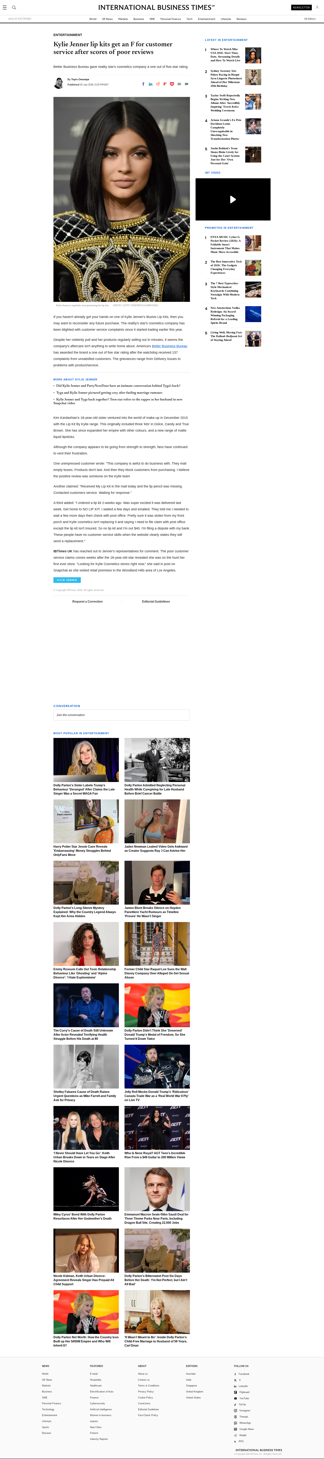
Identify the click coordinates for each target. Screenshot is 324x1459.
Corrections (144, 1403)
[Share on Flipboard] (165, 84)
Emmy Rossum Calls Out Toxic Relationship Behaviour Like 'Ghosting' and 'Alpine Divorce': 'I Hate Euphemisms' (84, 973)
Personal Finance (170, 19)
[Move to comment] (186, 84)
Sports (45, 1427)
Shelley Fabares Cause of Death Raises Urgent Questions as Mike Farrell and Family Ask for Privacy (84, 1096)
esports (94, 1421)
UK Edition (310, 18)
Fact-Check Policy (148, 1415)
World (92, 19)
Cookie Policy (145, 1397)
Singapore (191, 1385)
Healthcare (96, 1385)
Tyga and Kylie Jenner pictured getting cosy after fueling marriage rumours (109, 393)
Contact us (144, 1379)
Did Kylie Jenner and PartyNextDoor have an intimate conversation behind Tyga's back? (118, 386)
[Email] (179, 84)
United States (193, 1397)
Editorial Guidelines (156, 601)
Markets (123, 19)
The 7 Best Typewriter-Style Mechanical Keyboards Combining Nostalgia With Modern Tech (225, 291)
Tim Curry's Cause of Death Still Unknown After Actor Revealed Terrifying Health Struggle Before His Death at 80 (83, 1034)
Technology (48, 1409)
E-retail (94, 1373)
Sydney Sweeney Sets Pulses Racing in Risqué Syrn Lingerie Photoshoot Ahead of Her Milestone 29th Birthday (226, 78)
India (188, 1379)
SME (152, 19)
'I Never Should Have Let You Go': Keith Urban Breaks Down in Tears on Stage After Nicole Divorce (84, 1157)
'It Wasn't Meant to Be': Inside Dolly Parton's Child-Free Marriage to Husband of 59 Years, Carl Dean (155, 1341)
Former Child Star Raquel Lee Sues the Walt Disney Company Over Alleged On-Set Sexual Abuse (156, 973)
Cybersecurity (97, 1403)
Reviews (241, 19)
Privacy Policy (146, 1391)
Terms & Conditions (148, 1385)
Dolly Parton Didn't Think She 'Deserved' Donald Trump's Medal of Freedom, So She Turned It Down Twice (154, 1034)
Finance (94, 1397)
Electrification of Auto (101, 1391)
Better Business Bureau (169, 346)
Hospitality (95, 1379)
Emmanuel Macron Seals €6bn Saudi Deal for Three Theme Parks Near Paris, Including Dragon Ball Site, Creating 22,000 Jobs (156, 1218)
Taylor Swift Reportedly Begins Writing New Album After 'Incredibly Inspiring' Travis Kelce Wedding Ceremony (225, 103)
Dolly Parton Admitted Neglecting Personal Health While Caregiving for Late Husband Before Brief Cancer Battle (154, 789)
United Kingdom (194, 1391)
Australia (191, 1373)
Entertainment (206, 19)
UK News (107, 19)
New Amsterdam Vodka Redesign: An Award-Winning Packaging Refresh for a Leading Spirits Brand (225, 315)
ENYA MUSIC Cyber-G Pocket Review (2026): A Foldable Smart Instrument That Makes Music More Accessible (226, 244)
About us (143, 1373)
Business (139, 19)
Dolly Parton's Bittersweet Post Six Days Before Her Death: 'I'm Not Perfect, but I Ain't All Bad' (155, 1280)
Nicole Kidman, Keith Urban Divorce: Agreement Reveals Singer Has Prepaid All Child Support (83, 1280)
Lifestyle (226, 19)
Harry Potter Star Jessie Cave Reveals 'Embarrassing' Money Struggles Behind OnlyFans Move (82, 850)
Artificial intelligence (101, 1409)
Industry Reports (99, 1439)
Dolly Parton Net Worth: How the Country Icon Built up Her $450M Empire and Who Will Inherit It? (86, 1341)
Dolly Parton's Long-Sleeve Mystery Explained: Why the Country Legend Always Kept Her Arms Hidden (84, 912)
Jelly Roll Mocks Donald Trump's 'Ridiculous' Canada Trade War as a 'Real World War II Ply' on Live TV (156, 1096)
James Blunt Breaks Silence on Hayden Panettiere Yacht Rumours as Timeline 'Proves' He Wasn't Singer (152, 912)
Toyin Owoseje (80, 79)
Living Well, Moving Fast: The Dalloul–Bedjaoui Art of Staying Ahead (226, 336)
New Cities (96, 1427)
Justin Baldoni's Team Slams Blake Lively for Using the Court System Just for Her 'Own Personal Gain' (225, 156)
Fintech (94, 1433)
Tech (189, 19)
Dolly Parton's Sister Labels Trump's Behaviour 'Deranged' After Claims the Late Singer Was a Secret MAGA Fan (84, 789)
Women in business (100, 1415)
